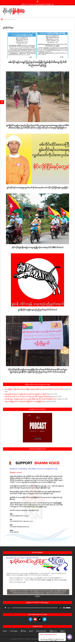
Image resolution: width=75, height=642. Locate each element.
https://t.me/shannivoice (42, 634)
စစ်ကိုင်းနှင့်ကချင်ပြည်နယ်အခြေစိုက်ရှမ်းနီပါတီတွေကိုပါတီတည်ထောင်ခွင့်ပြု (37, 63)
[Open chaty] (69, 635)
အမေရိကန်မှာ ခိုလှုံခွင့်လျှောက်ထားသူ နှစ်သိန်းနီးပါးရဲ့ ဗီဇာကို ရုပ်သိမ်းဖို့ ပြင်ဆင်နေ (30, 399)
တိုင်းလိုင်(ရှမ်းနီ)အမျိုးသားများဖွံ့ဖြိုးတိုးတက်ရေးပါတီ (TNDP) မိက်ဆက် (37, 247)
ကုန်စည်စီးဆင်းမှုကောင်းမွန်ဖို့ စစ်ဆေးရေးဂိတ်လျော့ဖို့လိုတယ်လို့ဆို (25, 394)
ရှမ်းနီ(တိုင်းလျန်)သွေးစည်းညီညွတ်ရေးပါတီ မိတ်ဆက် (37, 309)
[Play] (5, 608)
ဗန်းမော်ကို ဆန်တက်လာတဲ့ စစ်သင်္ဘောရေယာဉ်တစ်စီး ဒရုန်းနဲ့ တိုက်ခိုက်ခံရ (27, 396)
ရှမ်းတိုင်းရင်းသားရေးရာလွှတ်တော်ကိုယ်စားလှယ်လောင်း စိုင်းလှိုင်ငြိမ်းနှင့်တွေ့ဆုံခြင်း (37, 187)
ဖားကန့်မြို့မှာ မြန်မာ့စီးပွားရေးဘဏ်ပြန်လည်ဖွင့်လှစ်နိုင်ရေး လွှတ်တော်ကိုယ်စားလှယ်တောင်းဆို (34, 389)
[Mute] (64, 608)
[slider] (68, 607)
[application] (37, 608)
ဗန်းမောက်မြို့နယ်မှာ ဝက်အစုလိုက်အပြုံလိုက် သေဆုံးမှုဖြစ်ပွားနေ (24, 401)
